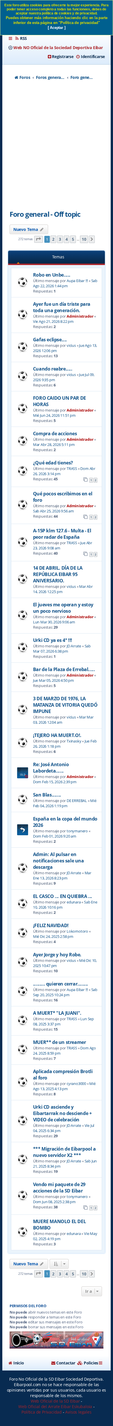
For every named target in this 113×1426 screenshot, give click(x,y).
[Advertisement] (56, 147)
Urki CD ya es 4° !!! (52, 640)
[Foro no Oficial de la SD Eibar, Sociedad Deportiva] (56, 1340)
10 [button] (84, 239)
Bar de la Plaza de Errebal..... (64, 669)
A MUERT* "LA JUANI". (57, 1013)
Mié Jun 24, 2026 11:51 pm (54, 415)
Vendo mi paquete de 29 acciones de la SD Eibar (59, 1187)
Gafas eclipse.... (50, 339)
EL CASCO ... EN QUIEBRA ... (62, 896)
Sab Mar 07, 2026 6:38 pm (62, 648)
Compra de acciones (55, 433)
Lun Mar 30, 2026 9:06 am (54, 622)
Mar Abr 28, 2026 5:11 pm (54, 444)
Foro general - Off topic (45, 214)
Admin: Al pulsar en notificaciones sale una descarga (58, 860)
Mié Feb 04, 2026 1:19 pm (64, 803)
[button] (38, 239)
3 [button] (60, 239)
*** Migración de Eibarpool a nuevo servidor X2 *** (64, 1152)
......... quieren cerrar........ (60, 984)
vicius (71, 345)
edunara (74, 902)
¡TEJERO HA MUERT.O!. (57, 735)
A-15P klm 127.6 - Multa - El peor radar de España (62, 533)
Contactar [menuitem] (65, 1363)
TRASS (72, 468)
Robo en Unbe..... (51, 275)
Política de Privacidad (41, 1412)
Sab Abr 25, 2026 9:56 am (53, 511)
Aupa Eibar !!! (77, 280)
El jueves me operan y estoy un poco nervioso (63, 607)
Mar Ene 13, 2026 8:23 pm (62, 875)
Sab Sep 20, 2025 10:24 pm (65, 992)
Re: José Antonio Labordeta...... (51, 767)
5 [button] (73, 239)
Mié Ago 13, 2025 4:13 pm (64, 1086)
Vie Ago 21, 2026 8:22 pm (53, 321)
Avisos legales (78, 1412)
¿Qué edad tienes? (53, 463)
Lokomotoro (77, 931)
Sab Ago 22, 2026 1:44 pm (65, 283)
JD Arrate (74, 646)
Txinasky (74, 741)
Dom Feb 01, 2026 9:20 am (54, 836)
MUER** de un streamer (59, 1042)
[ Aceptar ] (56, 27)
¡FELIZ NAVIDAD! (51, 925)
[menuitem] (21, 38)
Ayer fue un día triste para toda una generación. (61, 307)
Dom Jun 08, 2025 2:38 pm (54, 1201)
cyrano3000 (76, 1083)
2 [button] (53, 239)
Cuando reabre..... (52, 369)
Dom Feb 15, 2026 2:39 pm (54, 781)
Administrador (80, 316)
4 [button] (66, 239)
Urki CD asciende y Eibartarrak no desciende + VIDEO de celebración (62, 1113)
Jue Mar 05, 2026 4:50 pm (53, 680)
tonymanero (77, 831)
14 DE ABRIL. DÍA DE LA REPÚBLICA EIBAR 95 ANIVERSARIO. (58, 574)
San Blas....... (47, 795)
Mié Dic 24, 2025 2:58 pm (53, 936)
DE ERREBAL (77, 800)
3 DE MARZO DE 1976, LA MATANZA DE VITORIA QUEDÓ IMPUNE (65, 704)
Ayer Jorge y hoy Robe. (57, 954)
